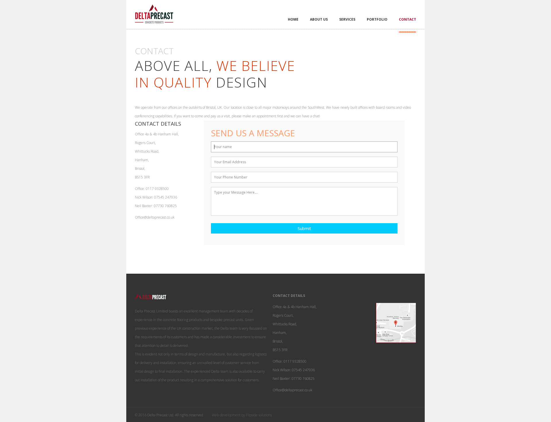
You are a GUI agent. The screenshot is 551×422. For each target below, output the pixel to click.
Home (293, 19)
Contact (407, 19)
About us (319, 19)
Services (347, 19)
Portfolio (377, 19)
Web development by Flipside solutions (242, 415)
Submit (304, 228)
